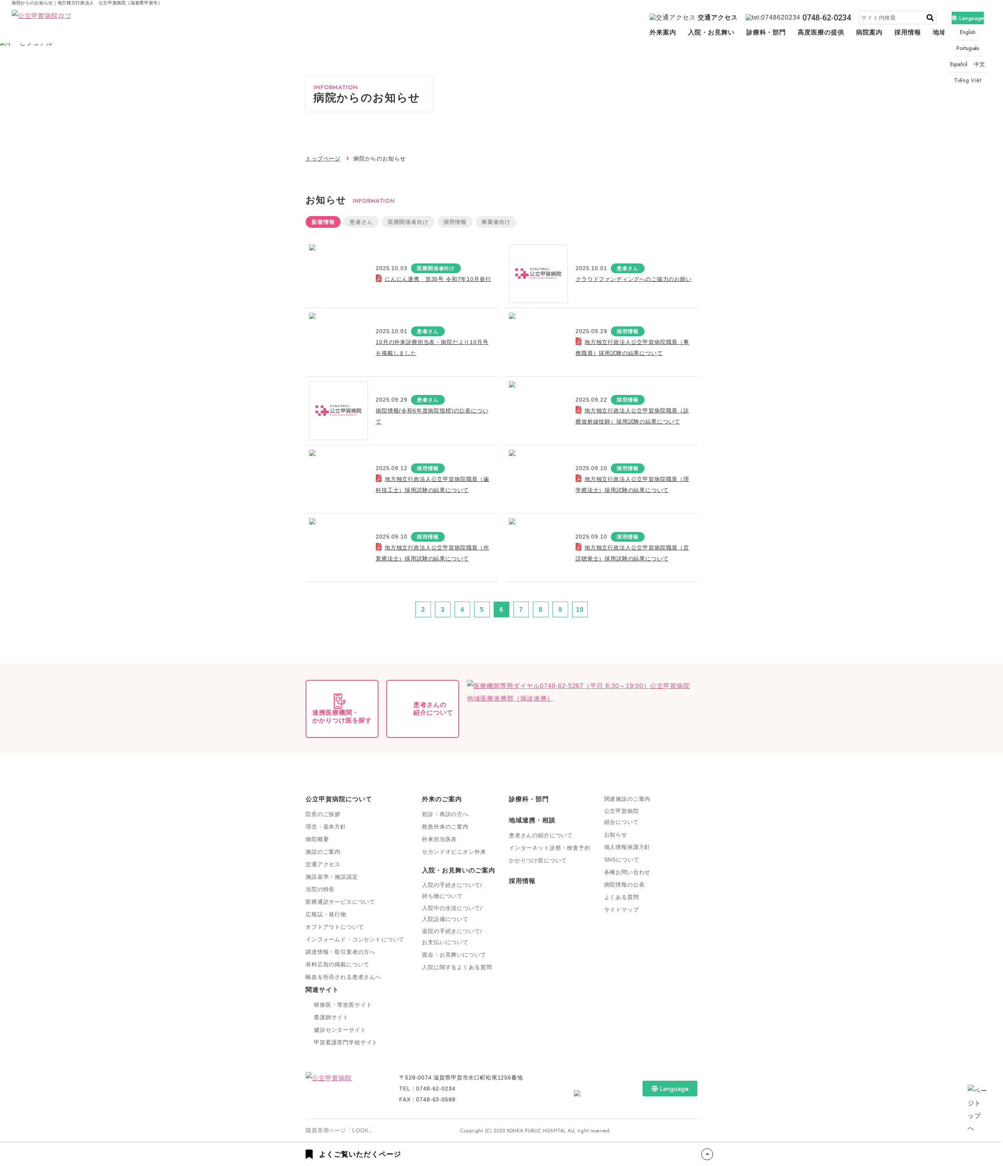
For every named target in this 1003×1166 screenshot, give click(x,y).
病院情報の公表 (624, 884)
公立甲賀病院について (339, 799)
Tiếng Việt (967, 80)
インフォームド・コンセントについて (355, 939)
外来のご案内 (442, 799)
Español (958, 64)
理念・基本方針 (326, 827)
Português (967, 48)
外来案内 (663, 32)
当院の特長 (320, 889)
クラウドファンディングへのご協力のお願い (634, 279)
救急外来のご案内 (445, 827)
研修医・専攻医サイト (343, 1005)
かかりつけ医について (538, 860)
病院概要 (317, 839)
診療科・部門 (766, 32)
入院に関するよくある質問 (457, 967)
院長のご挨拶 (323, 814)
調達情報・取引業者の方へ (340, 952)
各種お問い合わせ (627, 872)
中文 (980, 64)
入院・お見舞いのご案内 (458, 870)
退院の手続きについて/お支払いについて (452, 936)
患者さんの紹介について (541, 835)
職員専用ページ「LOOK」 (340, 1130)
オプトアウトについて (335, 927)
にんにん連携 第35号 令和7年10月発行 (438, 279)
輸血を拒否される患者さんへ (343, 977)
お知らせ (615, 834)
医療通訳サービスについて (340, 902)
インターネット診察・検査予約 (549, 848)
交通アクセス (718, 17)
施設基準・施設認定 (332, 877)
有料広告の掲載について (337, 964)
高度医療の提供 (821, 32)
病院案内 (869, 32)
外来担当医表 (439, 839)
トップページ (323, 158)
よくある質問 (621, 897)
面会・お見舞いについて (454, 955)
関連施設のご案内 (627, 799)
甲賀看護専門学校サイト (346, 1042)
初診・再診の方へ (445, 814)
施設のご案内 (323, 852)
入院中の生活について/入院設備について (452, 913)
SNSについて (621, 859)
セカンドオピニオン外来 (454, 852)
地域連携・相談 (532, 820)
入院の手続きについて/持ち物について (452, 890)
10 (580, 609)
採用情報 (907, 32)
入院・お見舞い (711, 32)
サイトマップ (621, 909)
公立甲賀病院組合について (621, 816)
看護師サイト (331, 1017)
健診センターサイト (340, 1030)
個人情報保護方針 (627, 847)
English (968, 32)
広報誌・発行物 (326, 914)
